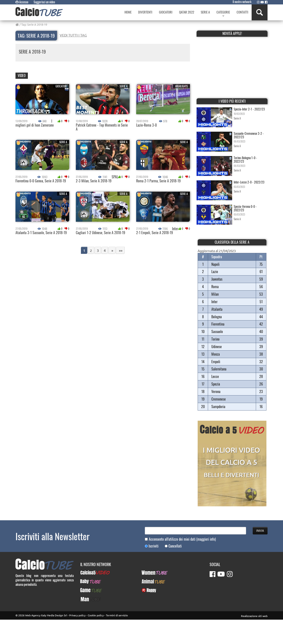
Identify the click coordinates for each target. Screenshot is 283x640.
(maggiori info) (206, 539)
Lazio (214, 271)
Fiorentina (217, 324)
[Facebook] (266, 2)
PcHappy (147, 590)
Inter (214, 301)
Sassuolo (217, 331)
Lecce (215, 376)
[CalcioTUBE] (39, 11)
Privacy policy (77, 615)
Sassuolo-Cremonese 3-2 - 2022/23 (249, 135)
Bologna (216, 316)
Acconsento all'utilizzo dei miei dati (182, 539)
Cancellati (175, 546)
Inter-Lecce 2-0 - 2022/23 (249, 182)
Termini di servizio (117, 615)
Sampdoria (218, 406)
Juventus (216, 279)
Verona (215, 391)
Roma (215, 286)
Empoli (215, 361)
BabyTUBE (86, 581)
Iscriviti (154, 546)
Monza (215, 354)
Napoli (215, 264)
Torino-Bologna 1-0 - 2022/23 (245, 159)
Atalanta (216, 309)
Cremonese (218, 399)
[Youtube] (262, 2)
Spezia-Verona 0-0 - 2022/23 (245, 208)
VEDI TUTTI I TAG (73, 35)
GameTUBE (87, 590)
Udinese (216, 346)
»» (120, 250)
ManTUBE (86, 599)
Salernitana (218, 369)
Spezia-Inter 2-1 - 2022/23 (249, 109)
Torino (215, 339)
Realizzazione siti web (254, 616)
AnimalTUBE (149, 581)
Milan (215, 294)
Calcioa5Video (89, 572)
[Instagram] (258, 2)
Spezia (215, 384)
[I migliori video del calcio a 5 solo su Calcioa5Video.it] (232, 463)
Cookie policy (96, 615)
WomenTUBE (150, 572)
